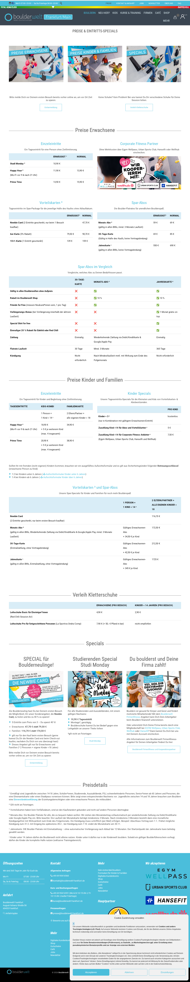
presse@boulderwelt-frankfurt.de (68, 913)
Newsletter (55, 955)
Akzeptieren (91, 972)
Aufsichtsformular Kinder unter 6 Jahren (66, 474)
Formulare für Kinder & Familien (112, 873)
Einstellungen (167, 972)
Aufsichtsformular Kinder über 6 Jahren (62, 477)
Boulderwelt (63, 972)
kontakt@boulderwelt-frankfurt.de (69, 881)
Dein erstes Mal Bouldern (109, 870)
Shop (52, 943)
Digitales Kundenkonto (61, 940)
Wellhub (130, 731)
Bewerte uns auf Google (64, 920)
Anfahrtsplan (11, 913)
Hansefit (144, 731)
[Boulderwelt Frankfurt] (38, 17)
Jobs (52, 952)
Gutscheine (55, 946)
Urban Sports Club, (171, 728)
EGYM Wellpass (153, 728)
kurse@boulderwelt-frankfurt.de (68, 901)
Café (52, 949)
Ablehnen (129, 972)
